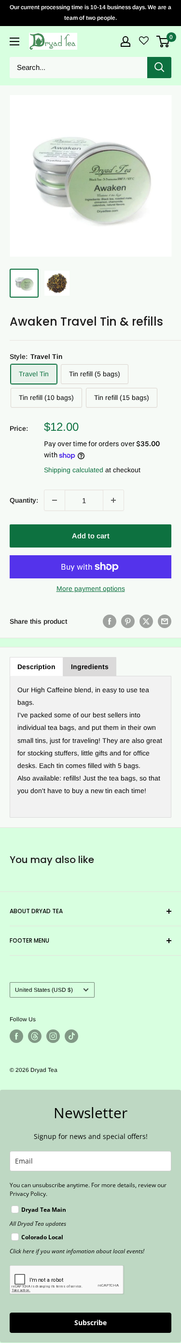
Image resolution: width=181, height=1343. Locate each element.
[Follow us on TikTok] (71, 1036)
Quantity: (24, 500)
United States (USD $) (44, 990)
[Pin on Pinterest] (128, 621)
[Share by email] (164, 621)
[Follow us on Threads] (35, 1036)
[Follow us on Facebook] (16, 1036)
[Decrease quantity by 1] (54, 500)
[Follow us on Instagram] (53, 1036)
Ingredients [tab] (90, 667)
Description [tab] (36, 667)
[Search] (159, 67)
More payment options (90, 588)
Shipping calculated (73, 470)
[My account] (125, 41)
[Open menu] (14, 41)
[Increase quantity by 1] (113, 500)
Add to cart (91, 536)
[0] (163, 41)
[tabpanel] (90, 747)
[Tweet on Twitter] (146, 621)
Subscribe (90, 1322)
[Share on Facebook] (109, 621)
